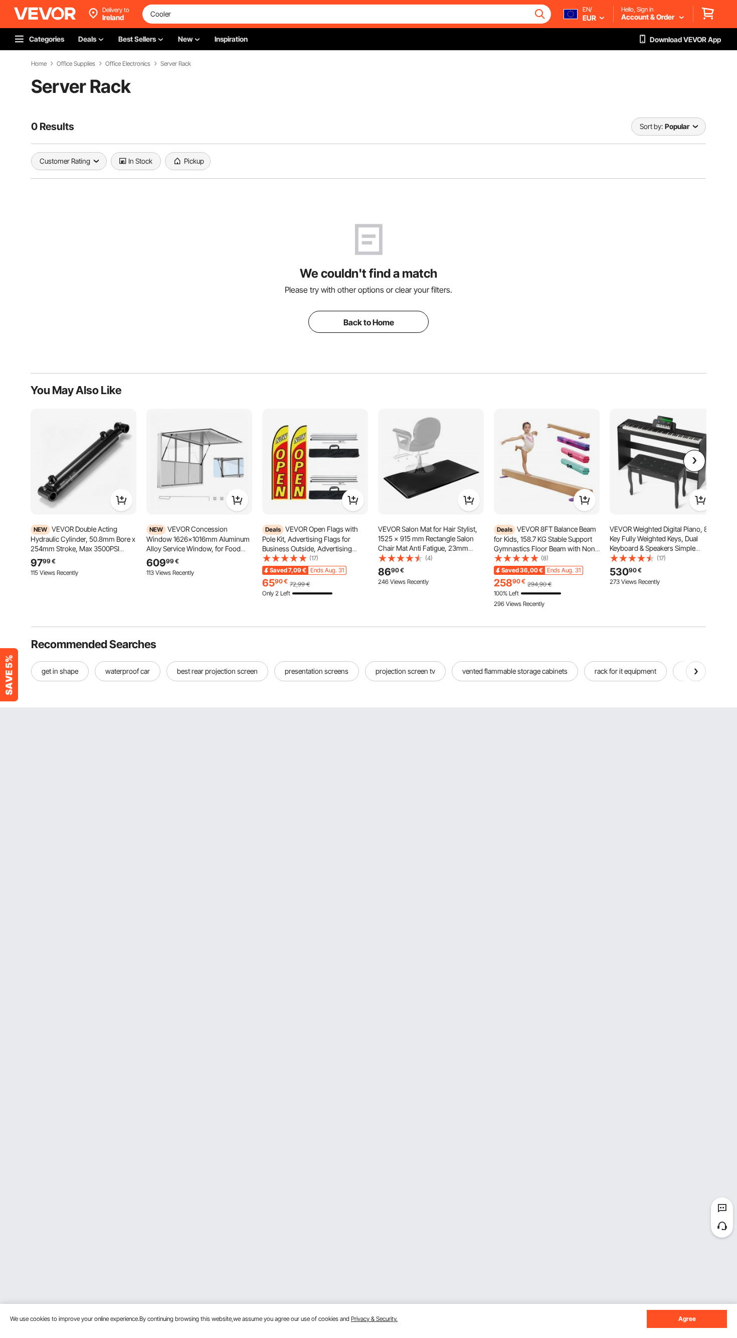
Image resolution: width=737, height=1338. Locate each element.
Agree (687, 1318)
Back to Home (368, 322)
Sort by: (651, 126)
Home (39, 63)
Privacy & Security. (374, 1318)
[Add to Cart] (121, 500)
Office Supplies (76, 63)
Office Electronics (127, 63)
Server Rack (175, 63)
